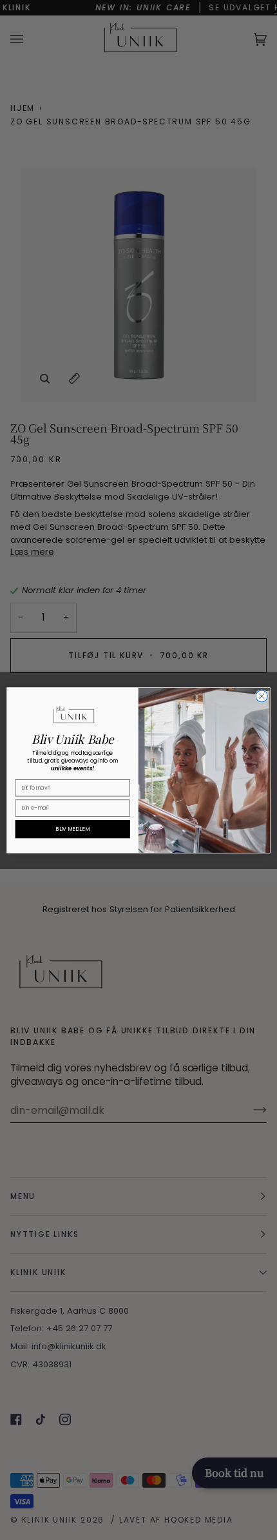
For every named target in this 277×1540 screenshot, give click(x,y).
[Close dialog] (261, 695)
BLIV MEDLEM (72, 828)
